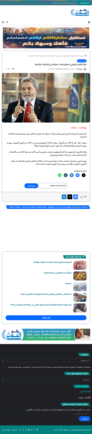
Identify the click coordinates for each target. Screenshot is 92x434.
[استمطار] (79, 286)
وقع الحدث (79, 69)
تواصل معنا (6, 430)
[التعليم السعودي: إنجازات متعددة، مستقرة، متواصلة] (79, 265)
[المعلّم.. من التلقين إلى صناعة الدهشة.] (79, 276)
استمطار (68, 283)
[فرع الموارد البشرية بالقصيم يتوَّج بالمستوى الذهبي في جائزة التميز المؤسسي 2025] (79, 307)
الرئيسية (82, 56)
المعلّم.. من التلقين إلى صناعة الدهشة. (58, 272)
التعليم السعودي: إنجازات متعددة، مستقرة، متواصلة (52, 262)
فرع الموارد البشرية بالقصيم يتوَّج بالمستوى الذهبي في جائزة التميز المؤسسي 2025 (41, 304)
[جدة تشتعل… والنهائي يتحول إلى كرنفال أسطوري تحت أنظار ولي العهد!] (79, 297)
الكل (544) (46, 318)
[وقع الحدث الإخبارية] (80, 12)
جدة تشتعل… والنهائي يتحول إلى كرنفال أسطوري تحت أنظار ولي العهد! (46, 294)
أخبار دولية (74, 56)
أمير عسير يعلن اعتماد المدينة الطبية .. (64, 3)
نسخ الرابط (31, 186)
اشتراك (84, 419)
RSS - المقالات (83, 398)
